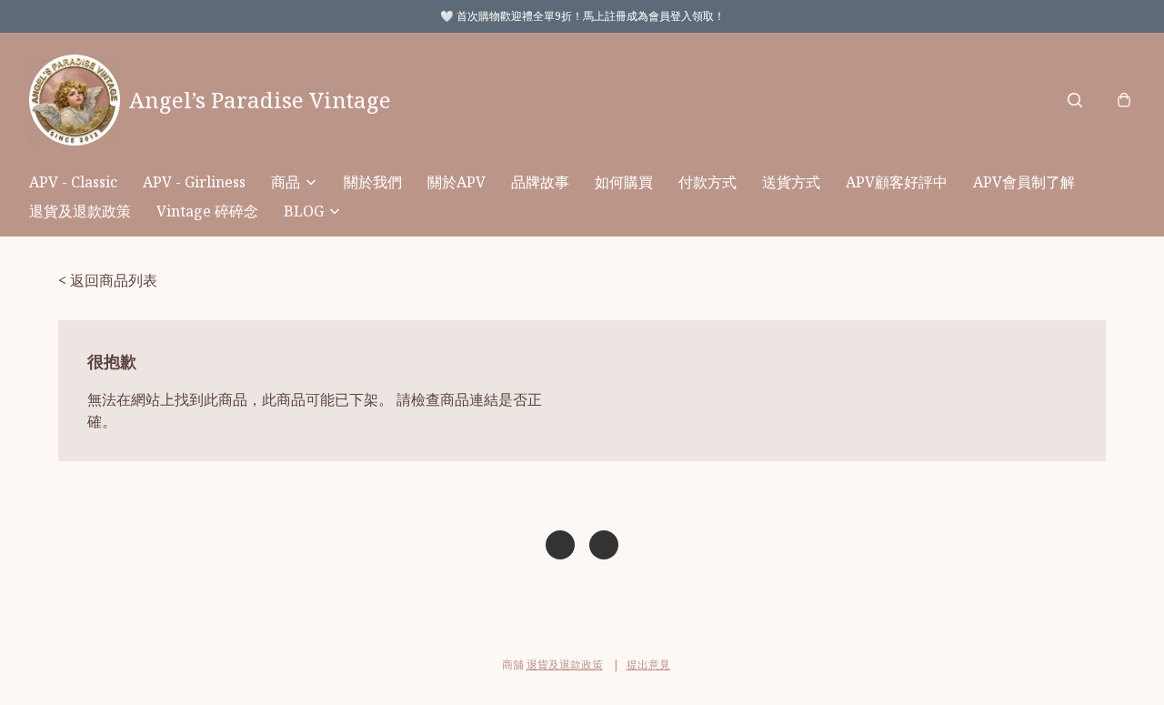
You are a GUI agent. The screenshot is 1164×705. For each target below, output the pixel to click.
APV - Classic (73, 182)
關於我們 (373, 182)
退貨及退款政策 (80, 211)
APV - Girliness (194, 182)
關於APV (456, 182)
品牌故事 (540, 182)
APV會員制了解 (1024, 182)
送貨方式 (791, 182)
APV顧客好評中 (897, 182)
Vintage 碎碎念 (207, 211)
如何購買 (624, 182)
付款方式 (707, 182)
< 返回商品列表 (107, 280)
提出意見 (648, 664)
